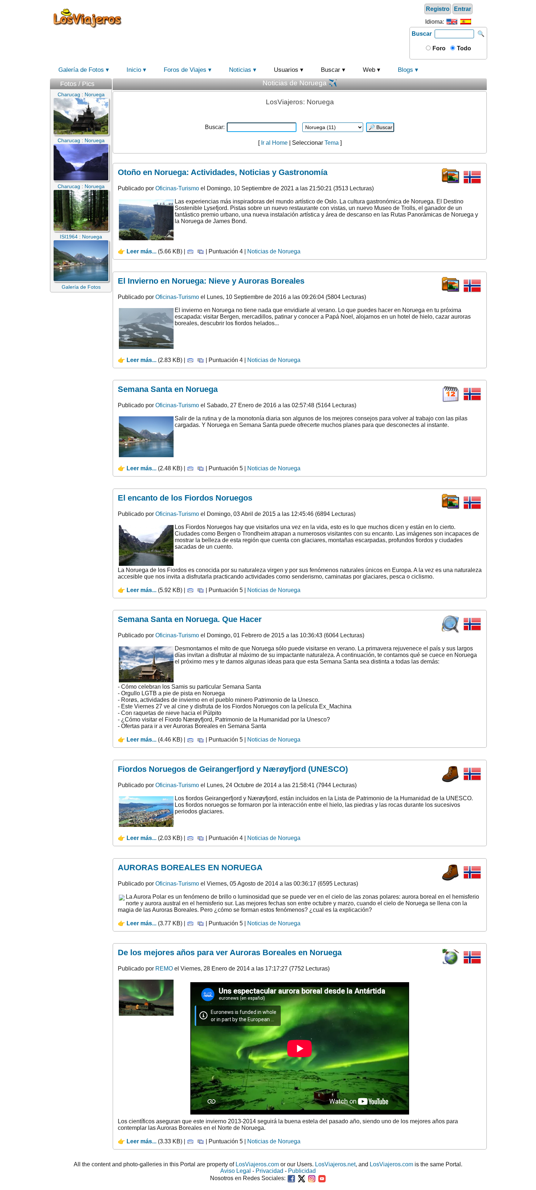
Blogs (405, 69)
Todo (463, 48)
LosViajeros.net (335, 1164)
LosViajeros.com (257, 1164)
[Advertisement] (267, 17)
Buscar (422, 34)
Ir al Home (274, 143)
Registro (438, 9)
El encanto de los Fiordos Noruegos (185, 497)
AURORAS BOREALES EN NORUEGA (190, 867)
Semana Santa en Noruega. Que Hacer (190, 619)
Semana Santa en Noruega (168, 389)
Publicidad (302, 1171)
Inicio (134, 69)
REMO (164, 968)
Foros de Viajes (185, 69)
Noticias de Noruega (273, 251)
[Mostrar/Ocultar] (108, 82)
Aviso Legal (235, 1171)
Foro (438, 48)
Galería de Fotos (81, 69)
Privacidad (269, 1171)
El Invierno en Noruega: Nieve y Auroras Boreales (211, 280)
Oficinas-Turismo (177, 188)
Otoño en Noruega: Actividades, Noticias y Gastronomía (222, 172)
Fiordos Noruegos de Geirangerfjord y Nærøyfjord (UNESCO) (233, 769)
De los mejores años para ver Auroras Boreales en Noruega (230, 952)
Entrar (462, 9)
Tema (331, 143)
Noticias (240, 69)
